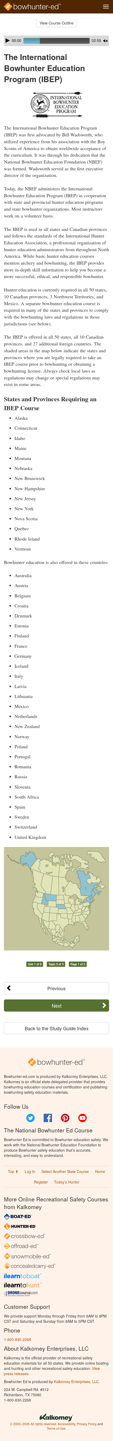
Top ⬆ (13, 1171)
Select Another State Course (65, 1171)
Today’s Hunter (66, 1182)
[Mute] (105, 41)
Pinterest (65, 1118)
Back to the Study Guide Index (57, 1028)
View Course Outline (57, 23)
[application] (56, 41)
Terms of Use (56, 1428)
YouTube (82, 1118)
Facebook (48, 1118)
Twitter (30, 1118)
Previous (56, 988)
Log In (30, 1171)
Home (100, 1171)
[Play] (8, 40)
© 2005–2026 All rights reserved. (33, 1424)
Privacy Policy (87, 1424)
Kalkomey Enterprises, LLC (76, 1381)
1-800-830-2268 (17, 1339)
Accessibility (66, 1424)
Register (41, 1182)
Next (56, 1005)
